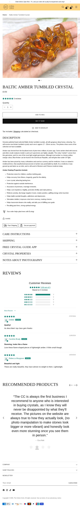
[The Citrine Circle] (9, 7)
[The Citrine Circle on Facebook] (4, 490)
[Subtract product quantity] (4, 107)
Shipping (16, 131)
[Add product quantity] (11, 107)
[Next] (70, 2)
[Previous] (10, 2)
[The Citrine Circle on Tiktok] (10, 490)
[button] (8, 99)
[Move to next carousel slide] (75, 385)
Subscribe (73, 483)
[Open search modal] (63, 7)
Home (5, 15)
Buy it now (40, 121)
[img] (9, 316)
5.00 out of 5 (45, 287)
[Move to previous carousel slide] (71, 385)
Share (7, 218)
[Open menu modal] (76, 7)
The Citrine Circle (19, 498)
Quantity (6, 103)
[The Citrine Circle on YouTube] (14, 490)
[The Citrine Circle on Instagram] (7, 490)
